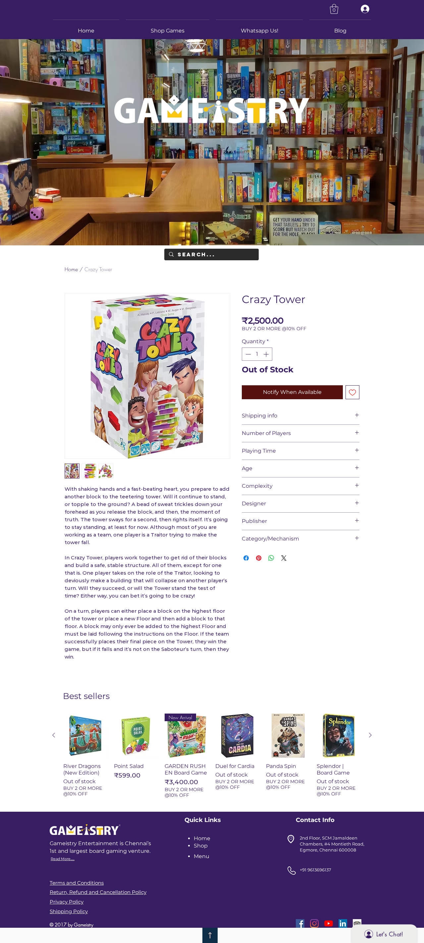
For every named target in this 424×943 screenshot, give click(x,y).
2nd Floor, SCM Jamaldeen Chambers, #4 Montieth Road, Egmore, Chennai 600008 (332, 843)
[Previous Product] (54, 735)
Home (71, 269)
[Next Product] (370, 735)
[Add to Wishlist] (352, 392)
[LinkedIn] (343, 923)
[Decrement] (247, 354)
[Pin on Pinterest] (259, 558)
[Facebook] (300, 923)
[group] (212, 758)
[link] (334, 9)
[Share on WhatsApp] (271, 558)
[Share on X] (284, 558)
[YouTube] (328, 923)
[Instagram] (314, 923)
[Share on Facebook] (246, 558)
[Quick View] (85, 736)
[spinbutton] (257, 354)
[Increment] (266, 354)
